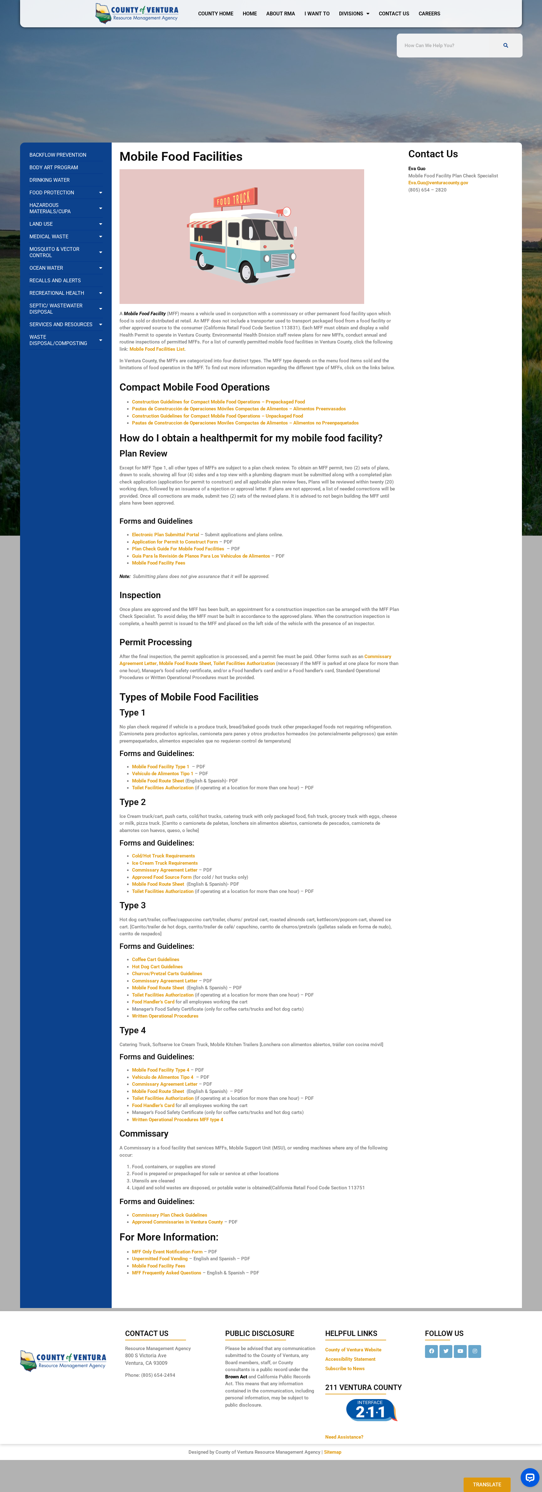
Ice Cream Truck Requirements (165, 863)
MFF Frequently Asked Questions (166, 1273)
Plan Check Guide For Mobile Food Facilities (179, 549)
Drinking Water (49, 180)
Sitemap (332, 1452)
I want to (317, 14)
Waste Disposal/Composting (58, 340)
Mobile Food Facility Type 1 (160, 767)
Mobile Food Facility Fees (158, 563)
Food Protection (51, 193)
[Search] (505, 45)
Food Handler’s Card (154, 1002)
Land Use (41, 224)
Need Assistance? (344, 1437)
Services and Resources (61, 324)
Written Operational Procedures (165, 1016)
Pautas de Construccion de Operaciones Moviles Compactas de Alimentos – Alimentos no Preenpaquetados (245, 423)
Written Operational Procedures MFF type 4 (177, 1119)
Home (250, 14)
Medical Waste (48, 237)
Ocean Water (46, 268)
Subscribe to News (345, 1368)
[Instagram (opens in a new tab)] (474, 1351)
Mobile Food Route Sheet (185, 663)
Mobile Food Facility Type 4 (160, 1070)
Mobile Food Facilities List (157, 349)
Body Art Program (53, 167)
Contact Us (394, 14)
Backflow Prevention (57, 155)
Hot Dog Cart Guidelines (157, 967)
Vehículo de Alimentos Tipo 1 (163, 773)
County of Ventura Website (353, 1350)
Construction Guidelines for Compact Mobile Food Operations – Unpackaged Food (217, 416)
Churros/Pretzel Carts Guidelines (167, 973)
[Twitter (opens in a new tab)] (445, 1351)
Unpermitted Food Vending (160, 1259)
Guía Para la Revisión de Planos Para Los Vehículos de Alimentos (201, 556)
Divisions (351, 14)
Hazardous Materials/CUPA (50, 208)
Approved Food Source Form (162, 877)
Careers (429, 14)
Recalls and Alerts (55, 281)
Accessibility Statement (350, 1359)
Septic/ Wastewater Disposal (55, 309)
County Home (215, 14)
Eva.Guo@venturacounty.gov (438, 183)
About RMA (280, 14)
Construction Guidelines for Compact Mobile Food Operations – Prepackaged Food (218, 402)
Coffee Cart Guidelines (155, 959)
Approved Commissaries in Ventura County (177, 1222)
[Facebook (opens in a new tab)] (431, 1351)
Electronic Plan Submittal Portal (165, 535)
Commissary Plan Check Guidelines (169, 1215)
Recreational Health (56, 293)
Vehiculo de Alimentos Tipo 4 (163, 1077)
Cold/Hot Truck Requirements (163, 856)
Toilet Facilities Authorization (244, 663)
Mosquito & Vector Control (54, 252)
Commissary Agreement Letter (165, 870)
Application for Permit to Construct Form (175, 542)
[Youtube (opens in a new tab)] (460, 1351)
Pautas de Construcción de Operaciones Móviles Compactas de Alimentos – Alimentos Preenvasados (239, 409)
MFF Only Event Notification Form (167, 1252)
